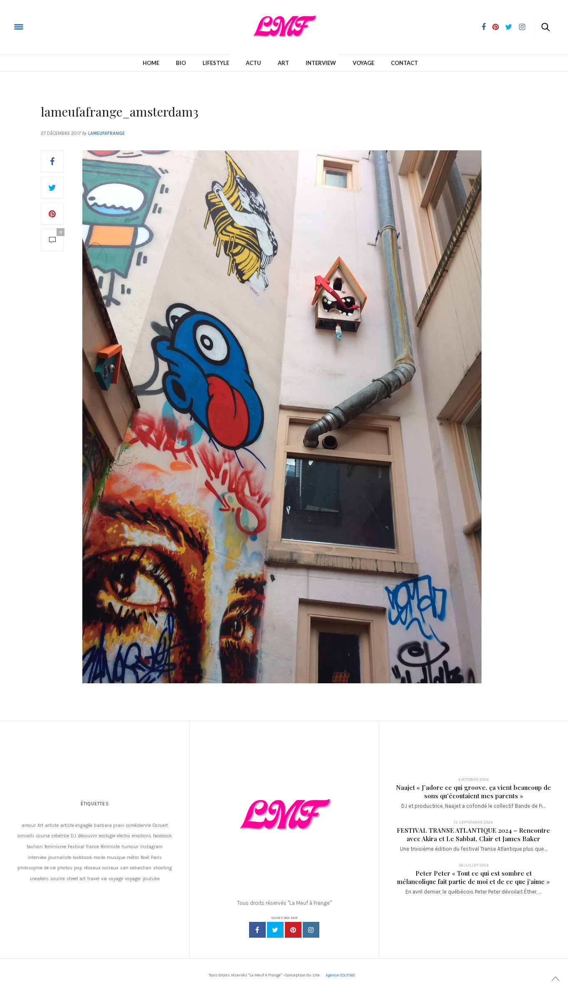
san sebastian (135, 868)
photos (64, 868)
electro (123, 836)
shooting (162, 868)
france (92, 846)
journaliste (59, 857)
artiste (52, 825)
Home (151, 63)
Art (283, 63)
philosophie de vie (36, 868)
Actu (253, 63)
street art (76, 878)
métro (133, 857)
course (43, 836)
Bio (181, 63)
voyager (133, 878)
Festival (76, 846)
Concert (160, 825)
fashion (35, 846)
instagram (151, 846)
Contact (404, 63)
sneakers (39, 878)
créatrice (60, 836)
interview (37, 857)
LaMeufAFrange (106, 133)
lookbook (82, 857)
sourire (57, 878)
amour (29, 825)
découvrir (87, 836)
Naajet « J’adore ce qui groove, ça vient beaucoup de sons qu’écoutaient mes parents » (473, 791)
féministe (110, 846)
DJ (73, 836)
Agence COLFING (340, 975)
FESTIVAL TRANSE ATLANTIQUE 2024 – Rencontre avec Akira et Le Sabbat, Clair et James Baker (473, 834)
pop (78, 868)
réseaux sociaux (101, 868)
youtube (151, 878)
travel (93, 878)
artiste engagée (76, 825)
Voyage (363, 63)
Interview (321, 63)
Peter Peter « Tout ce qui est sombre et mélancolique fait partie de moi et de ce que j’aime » (473, 877)
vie (104, 878)
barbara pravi (109, 825)
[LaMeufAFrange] (39, 26)
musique (116, 857)
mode (99, 857)
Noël (145, 857)
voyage (116, 878)
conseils (26, 836)
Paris (156, 857)
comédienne (138, 825)
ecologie (107, 836)
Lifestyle (216, 63)
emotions (141, 836)
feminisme (55, 846)
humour (129, 846)
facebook (162, 836)
